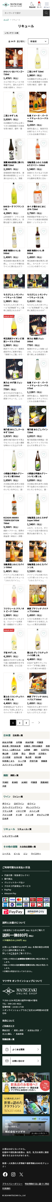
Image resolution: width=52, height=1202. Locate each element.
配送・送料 (18, 1030)
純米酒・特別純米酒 (11, 746)
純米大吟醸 (7, 742)
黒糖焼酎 (44, 782)
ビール (17, 854)
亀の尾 (28, 757)
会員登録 (19, 1034)
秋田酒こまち (8, 761)
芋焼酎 (5, 782)
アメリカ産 (7, 815)
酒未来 (32, 753)
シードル (6, 854)
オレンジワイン (33, 807)
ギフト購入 (7, 1034)
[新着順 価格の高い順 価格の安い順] (38, 41)
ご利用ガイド (8, 1026)
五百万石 (45, 750)
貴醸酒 (44, 761)
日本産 (5, 818)
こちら (13, 953)
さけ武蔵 (6, 757)
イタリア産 (21, 811)
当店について (8, 1020)
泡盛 (4, 786)
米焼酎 (24, 782)
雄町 (36, 750)
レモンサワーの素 (11, 33)
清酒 (48, 746)
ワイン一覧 (18, 796)
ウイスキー (36, 854)
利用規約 (6, 1188)
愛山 (23, 753)
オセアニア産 (43, 815)
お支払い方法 (33, 1030)
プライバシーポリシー (12, 1183)
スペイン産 (34, 811)
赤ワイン (6, 804)
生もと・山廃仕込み (11, 750)
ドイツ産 (29, 815)
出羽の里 (18, 757)
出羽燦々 (42, 753)
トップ (6, 20)
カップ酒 (22, 761)
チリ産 (19, 815)
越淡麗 (38, 757)
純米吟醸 (29, 742)
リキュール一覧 (24, 829)
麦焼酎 (15, 782)
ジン (25, 854)
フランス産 (7, 811)
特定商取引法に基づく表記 (37, 1183)
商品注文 (6, 1030)
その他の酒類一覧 (28, 847)
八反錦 (15, 753)
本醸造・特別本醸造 (33, 746)
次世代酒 (33, 761)
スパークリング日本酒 (12, 765)
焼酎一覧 (14, 775)
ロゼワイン (19, 804)
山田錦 (27, 750)
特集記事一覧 (8, 1039)
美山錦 (5, 753)
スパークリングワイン (12, 807)
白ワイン (31, 804)
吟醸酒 (40, 742)
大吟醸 (19, 742)
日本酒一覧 (18, 735)
